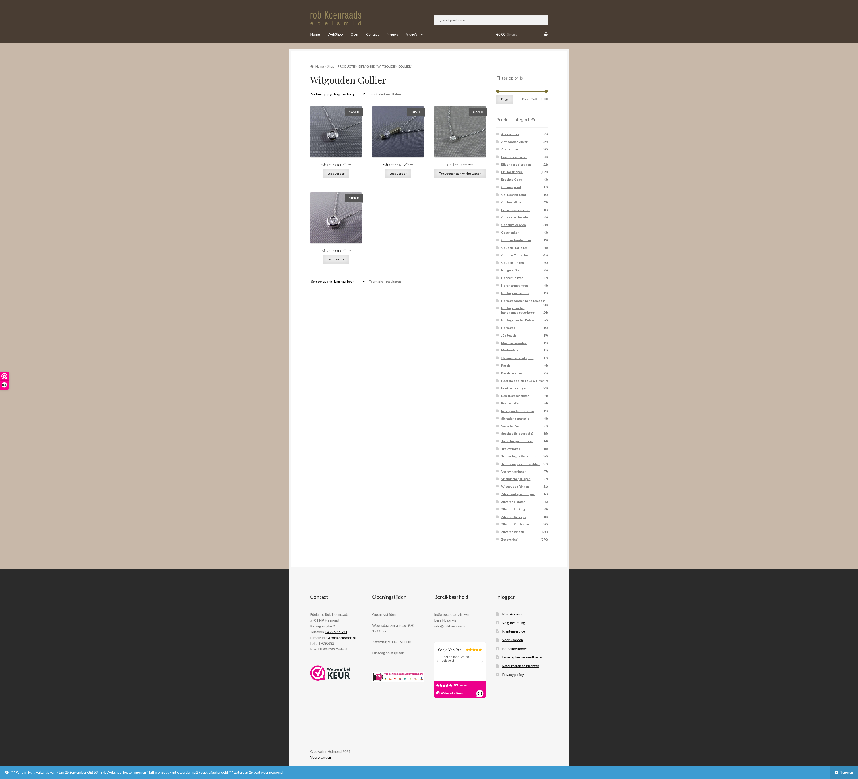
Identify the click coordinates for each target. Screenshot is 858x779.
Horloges (508, 328)
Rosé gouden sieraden (517, 411)
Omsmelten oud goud (517, 358)
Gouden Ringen (512, 263)
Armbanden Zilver (514, 142)
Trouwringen (510, 449)
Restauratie (510, 403)
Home (315, 34)
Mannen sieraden (514, 343)
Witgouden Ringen (515, 486)
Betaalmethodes (514, 648)
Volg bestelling (513, 622)
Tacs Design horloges (517, 441)
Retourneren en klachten (520, 666)
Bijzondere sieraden (516, 164)
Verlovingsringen (513, 471)
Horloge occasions (515, 293)
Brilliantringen (512, 172)
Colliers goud (511, 187)
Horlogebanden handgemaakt (523, 301)
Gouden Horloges (514, 248)
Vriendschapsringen (515, 479)
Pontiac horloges (514, 388)
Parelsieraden (511, 373)
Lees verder (336, 173)
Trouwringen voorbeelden (520, 464)
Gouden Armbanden (516, 240)
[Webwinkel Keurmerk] (330, 673)
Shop (330, 66)
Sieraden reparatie (515, 418)
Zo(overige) (510, 539)
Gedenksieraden (513, 225)
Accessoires (510, 134)
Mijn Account (512, 614)
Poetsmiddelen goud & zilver (522, 381)
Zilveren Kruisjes (513, 517)
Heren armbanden (514, 285)
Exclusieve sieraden (515, 210)
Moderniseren (511, 350)
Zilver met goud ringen (518, 494)
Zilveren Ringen (512, 532)
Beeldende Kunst (514, 157)
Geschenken (510, 232)
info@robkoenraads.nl (339, 637)
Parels (506, 365)
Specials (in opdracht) (517, 433)
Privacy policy (513, 674)
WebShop (335, 34)
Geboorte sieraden (515, 217)
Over (354, 34)
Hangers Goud (512, 270)
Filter (505, 99)
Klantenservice (513, 631)
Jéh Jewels (509, 335)
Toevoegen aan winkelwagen (460, 173)
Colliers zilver (511, 202)
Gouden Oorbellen (515, 255)
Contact (372, 34)
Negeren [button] (846, 772)
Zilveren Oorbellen (515, 524)
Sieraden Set (510, 426)
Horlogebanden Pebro (517, 320)
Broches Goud (511, 179)
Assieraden (509, 149)
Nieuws (392, 34)
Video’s (411, 34)
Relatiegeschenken (515, 396)
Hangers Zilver (512, 278)
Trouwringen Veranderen (519, 456)
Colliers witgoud (513, 195)
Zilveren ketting (513, 509)
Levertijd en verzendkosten (522, 657)
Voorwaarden (512, 640)
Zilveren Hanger (513, 502)
